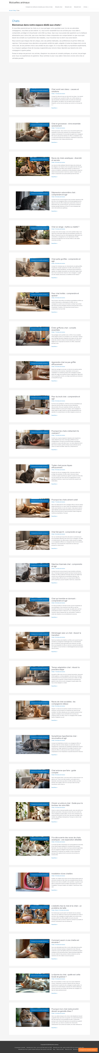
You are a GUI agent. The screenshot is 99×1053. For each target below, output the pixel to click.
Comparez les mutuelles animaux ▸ (39, 90)
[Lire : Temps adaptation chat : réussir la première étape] (33, 675)
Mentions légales (77, 1049)
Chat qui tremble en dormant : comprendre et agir (64, 599)
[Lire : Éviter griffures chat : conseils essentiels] (33, 336)
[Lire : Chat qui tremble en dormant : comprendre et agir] (33, 607)
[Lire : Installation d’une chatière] (33, 882)
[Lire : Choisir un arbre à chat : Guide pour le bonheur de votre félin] (33, 811)
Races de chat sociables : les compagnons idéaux (63, 703)
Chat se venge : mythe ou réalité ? (65, 227)
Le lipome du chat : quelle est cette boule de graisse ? (66, 976)
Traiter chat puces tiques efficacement (62, 466)
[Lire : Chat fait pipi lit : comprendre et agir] (33, 540)
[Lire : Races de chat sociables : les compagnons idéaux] (33, 710)
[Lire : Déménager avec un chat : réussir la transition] (33, 641)
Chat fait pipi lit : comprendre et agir (66, 532)
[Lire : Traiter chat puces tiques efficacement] (33, 473)
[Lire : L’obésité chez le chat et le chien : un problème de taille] (33, 914)
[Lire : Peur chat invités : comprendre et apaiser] (33, 301)
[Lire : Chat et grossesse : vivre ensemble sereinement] (33, 132)
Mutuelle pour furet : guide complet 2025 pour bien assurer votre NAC (35, 1049)
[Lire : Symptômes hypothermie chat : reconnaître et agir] (33, 744)
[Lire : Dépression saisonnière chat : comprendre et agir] (33, 200)
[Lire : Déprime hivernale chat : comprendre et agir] (33, 572)
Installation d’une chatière (62, 874)
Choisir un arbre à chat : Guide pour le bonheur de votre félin (67, 804)
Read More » (55, 108)
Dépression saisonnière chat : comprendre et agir (64, 193)
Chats (53, 93)
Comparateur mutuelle (20, 1047)
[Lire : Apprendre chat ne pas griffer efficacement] (33, 370)
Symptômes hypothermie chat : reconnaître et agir (64, 737)
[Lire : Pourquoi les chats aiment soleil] (33, 508)
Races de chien (60, 1049)
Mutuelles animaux (19, 2)
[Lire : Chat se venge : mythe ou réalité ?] (33, 235)
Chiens (56, 910)
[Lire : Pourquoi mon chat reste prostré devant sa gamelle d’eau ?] (33, 1017)
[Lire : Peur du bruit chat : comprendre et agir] (33, 405)
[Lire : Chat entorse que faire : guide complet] (33, 778)
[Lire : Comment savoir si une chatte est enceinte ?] (33, 948)
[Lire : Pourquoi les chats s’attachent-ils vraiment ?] (33, 439)
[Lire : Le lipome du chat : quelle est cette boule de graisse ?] (33, 983)
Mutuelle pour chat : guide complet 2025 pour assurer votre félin (68, 1047)
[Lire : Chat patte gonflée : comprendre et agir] (33, 267)
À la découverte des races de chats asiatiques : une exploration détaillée (67, 838)
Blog (54, 1049)
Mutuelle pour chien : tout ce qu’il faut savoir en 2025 (39, 1047)
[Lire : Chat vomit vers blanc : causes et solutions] (33, 97)
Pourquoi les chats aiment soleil (65, 500)
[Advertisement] (49, 72)
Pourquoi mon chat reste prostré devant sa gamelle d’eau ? (65, 1010)
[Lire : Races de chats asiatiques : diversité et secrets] (33, 166)
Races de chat (68, 1049)
